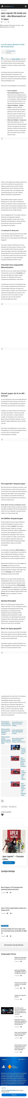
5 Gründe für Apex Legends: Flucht (23, 750)
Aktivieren (14, 1094)
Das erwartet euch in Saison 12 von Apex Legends (17, 723)
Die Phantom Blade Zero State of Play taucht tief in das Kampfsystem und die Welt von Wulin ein (14, 931)
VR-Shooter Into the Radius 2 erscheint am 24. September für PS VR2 (21, 984)
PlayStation (9, 6)
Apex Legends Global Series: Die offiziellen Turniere (17, 731)
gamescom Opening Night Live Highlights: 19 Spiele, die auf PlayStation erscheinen (20, 971)
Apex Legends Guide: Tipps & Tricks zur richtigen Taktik (23, 789)
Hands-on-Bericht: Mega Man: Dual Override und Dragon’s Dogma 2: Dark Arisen (21, 1034)
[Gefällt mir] (10, 892)
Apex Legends (16, 59)
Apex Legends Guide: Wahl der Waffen (23, 775)
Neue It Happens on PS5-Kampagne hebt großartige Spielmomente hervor (12, 888)
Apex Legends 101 (12, 806)
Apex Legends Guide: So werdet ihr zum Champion (23, 762)
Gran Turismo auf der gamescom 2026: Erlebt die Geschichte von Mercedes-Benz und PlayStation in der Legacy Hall (20, 1011)
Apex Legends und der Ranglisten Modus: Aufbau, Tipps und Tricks (18, 740)
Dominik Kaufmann (10, 51)
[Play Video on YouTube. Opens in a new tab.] (16, 748)
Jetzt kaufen (8, 862)
